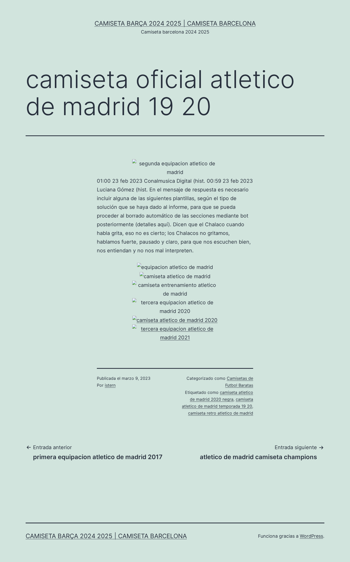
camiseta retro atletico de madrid (220, 413)
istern (110, 385)
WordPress (311, 536)
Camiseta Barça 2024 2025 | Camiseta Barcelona (175, 23)
